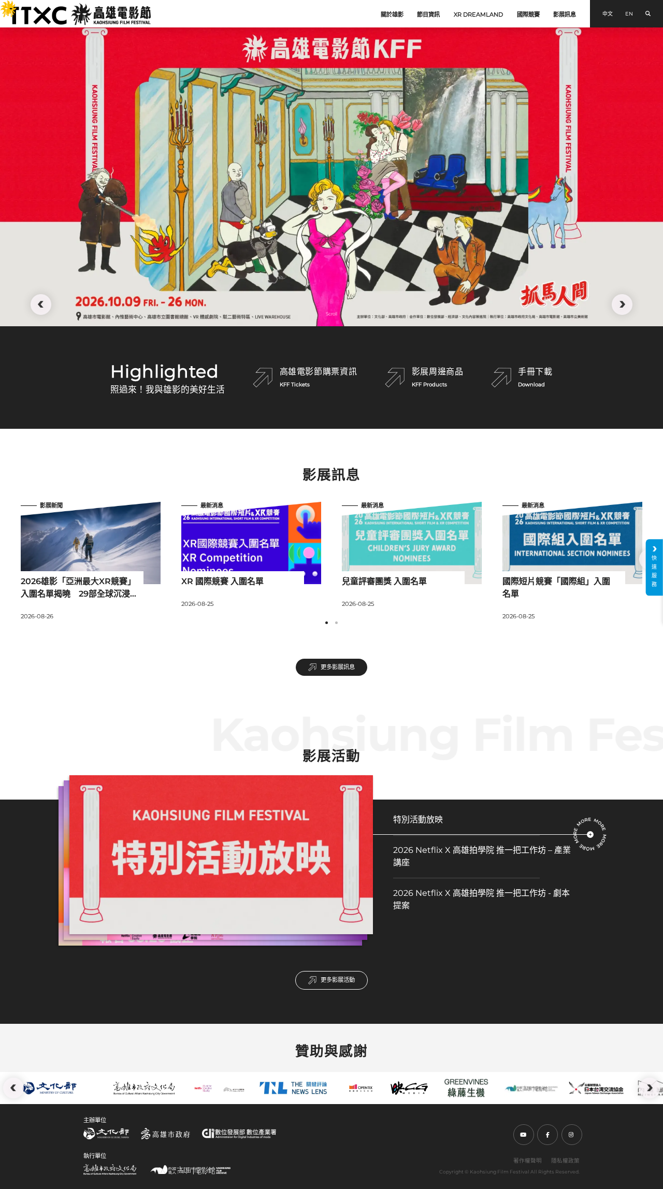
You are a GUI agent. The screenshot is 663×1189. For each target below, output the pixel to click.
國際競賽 (528, 14)
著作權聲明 (527, 1160)
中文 (607, 13)
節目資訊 (428, 14)
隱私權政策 (565, 1160)
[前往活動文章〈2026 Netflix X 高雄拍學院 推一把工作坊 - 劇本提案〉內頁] (391, 920)
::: (4, 5)
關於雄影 (392, 14)
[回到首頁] (79, 14)
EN (629, 13)
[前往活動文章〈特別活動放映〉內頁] (590, 834)
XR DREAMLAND (478, 14)
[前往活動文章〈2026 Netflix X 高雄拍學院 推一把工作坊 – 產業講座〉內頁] (391, 877)
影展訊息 (564, 14)
